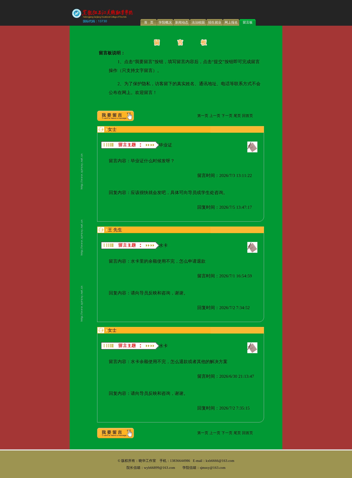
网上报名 (231, 22)
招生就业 (214, 22)
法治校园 (198, 22)
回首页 (247, 116)
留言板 (248, 22)
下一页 (226, 116)
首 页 (148, 22)
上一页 (214, 116)
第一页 (202, 116)
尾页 (237, 116)
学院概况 (165, 22)
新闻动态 (181, 22)
